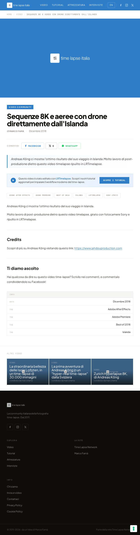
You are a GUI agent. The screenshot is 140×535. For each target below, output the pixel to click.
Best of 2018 (63, 195)
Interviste (96, 5)
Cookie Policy (15, 511)
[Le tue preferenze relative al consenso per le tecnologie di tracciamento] (133, 528)
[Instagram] (126, 5)
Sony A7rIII (112, 195)
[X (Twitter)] (132, 5)
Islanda (79, 195)
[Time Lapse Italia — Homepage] (20, 5)
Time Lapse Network (85, 447)
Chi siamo (12, 486)
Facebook (34, 146)
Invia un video (14, 492)
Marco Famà (16, 131)
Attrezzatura (76, 5)
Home (9, 14)
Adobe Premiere (43, 195)
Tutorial (58, 5)
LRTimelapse (63, 178)
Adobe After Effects (19, 195)
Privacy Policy (14, 505)
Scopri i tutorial (114, 180)
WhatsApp (71, 146)
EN (111, 5)
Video (44, 5)
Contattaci (13, 499)
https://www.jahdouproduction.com (98, 248)
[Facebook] (121, 5)
